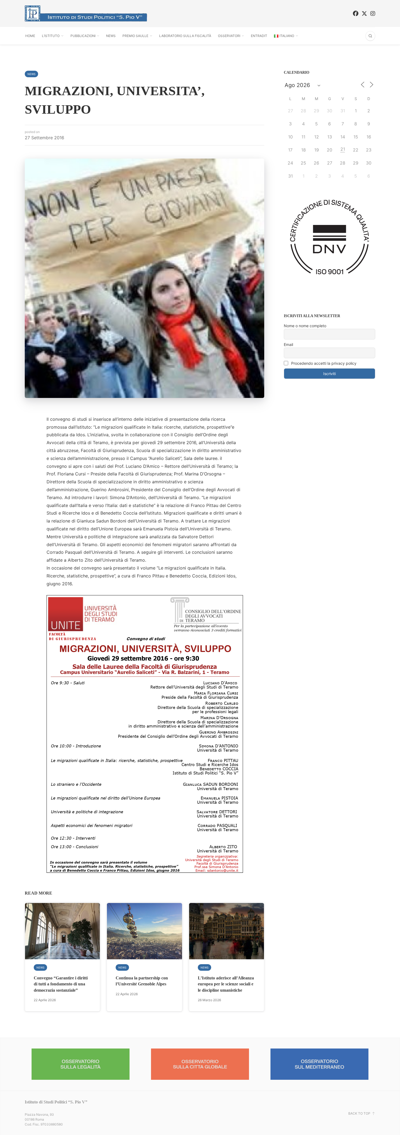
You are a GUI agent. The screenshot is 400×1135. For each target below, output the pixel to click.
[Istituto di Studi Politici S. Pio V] (86, 13)
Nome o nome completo (305, 325)
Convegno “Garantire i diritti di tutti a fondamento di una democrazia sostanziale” (61, 984)
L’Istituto (51, 36)
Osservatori (229, 36)
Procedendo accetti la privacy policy (323, 363)
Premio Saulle (135, 36)
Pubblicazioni (83, 36)
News (111, 36)
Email (288, 344)
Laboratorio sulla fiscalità (185, 36)
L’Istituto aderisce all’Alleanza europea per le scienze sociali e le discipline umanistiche (226, 984)
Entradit (259, 36)
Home (30, 36)
